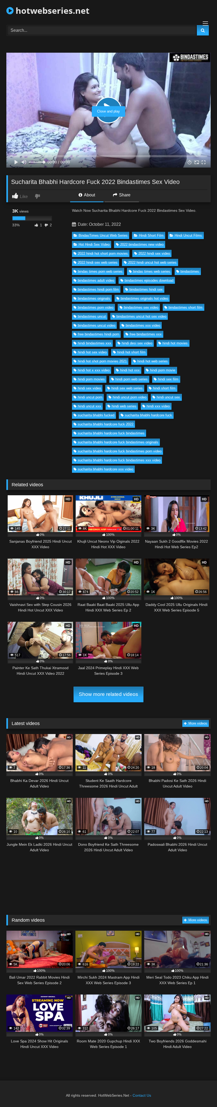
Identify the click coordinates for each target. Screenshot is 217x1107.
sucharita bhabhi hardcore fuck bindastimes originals (118, 442)
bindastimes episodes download (149, 280)
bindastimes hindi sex (146, 289)
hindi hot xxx (130, 370)
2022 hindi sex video (154, 253)
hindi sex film (168, 379)
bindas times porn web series (100, 271)
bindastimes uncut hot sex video (141, 316)
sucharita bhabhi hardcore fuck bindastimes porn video (119, 451)
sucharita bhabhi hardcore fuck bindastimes (111, 433)
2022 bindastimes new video (142, 244)
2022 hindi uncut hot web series (152, 262)
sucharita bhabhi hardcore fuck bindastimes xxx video (119, 460)
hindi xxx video (158, 406)
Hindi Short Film (151, 235)
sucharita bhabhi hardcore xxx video (105, 469)
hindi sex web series (127, 388)
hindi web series (124, 406)
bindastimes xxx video (143, 325)
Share (124, 195)
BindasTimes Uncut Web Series (103, 235)
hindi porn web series (131, 379)
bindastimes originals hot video (144, 298)
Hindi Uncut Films (188, 235)
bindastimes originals (94, 298)
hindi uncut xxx (89, 406)
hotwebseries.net (51, 10)
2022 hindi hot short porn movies (103, 253)
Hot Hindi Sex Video (94, 244)
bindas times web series (151, 271)
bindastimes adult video (96, 280)
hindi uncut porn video (129, 397)
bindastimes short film (185, 307)
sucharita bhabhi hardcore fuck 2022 (105, 424)
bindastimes (189, 271)
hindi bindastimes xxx (94, 343)
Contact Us (142, 1095)
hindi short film (164, 388)
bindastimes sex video (141, 307)
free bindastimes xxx (146, 334)
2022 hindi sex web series (97, 262)
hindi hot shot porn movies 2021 (102, 361)
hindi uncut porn (90, 397)
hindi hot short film (131, 352)
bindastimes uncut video (96, 325)
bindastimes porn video (95, 307)
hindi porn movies (91, 379)
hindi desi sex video (137, 343)
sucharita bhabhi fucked (96, 415)
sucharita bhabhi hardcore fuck (148, 415)
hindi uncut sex (168, 397)
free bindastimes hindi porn (98, 334)
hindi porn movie (162, 370)
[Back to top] (200, 1091)
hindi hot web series (152, 361)
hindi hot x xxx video (94, 370)
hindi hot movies (175, 343)
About (89, 195)
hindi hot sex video (92, 352)
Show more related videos (108, 694)
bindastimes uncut (92, 316)
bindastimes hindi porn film (98, 289)
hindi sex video (89, 388)
